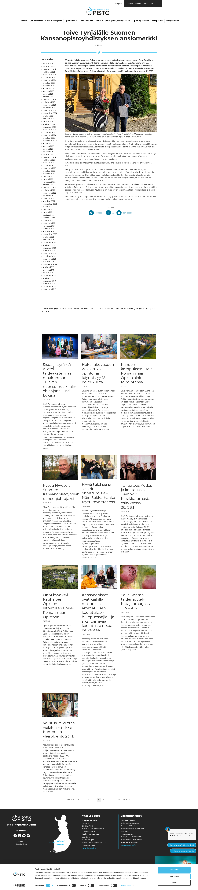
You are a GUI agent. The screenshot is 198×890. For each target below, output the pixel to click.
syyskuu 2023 (48, 146)
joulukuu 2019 (49, 261)
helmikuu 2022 (49, 195)
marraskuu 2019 (50, 264)
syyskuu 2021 (48, 209)
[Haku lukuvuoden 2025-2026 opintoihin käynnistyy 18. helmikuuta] (99, 391)
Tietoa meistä (86, 21)
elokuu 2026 (48, 63)
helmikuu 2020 (49, 256)
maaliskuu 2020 (49, 253)
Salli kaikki (174, 870)
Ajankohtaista (36, 21)
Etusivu (23, 21)
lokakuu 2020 (48, 237)
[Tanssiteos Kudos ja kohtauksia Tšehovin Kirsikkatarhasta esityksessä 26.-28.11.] (138, 507)
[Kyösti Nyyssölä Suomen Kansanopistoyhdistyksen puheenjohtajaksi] (60, 507)
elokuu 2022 (48, 179)
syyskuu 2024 (48, 118)
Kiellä (174, 883)
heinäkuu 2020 (49, 242)
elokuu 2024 (48, 121)
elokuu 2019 (48, 272)
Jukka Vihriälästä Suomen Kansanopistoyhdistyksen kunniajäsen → (128, 308)
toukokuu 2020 (49, 248)
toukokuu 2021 (49, 217)
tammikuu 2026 (49, 80)
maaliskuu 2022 (49, 193)
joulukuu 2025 (49, 83)
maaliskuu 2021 (49, 223)
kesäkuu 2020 (49, 245)
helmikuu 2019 (49, 286)
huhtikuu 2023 (49, 160)
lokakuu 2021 (48, 206)
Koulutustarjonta (53, 21)
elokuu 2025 (48, 94)
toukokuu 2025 (49, 99)
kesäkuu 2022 (49, 184)
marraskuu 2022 (50, 173)
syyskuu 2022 (48, 176)
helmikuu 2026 (49, 77)
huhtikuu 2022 (49, 190)
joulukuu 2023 (49, 138)
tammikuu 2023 (49, 168)
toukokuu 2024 (49, 127)
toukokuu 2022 (49, 187)
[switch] (72, 885)
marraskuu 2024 (50, 113)
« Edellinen (70, 800)
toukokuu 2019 (49, 281)
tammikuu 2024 (49, 135)
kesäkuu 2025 (49, 96)
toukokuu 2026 (49, 69)
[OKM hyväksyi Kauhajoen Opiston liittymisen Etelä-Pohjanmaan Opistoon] (60, 626)
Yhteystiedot (172, 21)
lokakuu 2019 (48, 267)
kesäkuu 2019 (49, 278)
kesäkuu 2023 (49, 154)
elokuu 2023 (48, 149)
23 (119, 800)
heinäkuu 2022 (49, 182)
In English (118, 4)
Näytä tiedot (126, 885)
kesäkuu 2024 (49, 124)
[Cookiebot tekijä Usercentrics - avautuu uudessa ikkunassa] (19, 885)
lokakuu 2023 (48, 143)
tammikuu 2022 (49, 198)
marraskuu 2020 (50, 234)
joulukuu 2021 (49, 201)
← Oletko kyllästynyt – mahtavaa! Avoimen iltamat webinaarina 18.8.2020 (68, 310)
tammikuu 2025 (49, 110)
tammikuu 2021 (49, 228)
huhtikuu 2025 (49, 102)
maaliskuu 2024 (49, 129)
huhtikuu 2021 (49, 220)
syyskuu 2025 (48, 91)
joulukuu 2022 (49, 171)
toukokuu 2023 (49, 157)
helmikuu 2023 (49, 165)
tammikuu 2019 (49, 289)
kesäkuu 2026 (49, 66)
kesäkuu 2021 (49, 215)
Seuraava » (127, 800)
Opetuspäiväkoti (141, 21)
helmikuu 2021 (49, 226)
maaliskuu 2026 (49, 74)
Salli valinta (174, 876)
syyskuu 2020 (48, 239)
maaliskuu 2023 (49, 162)
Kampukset (157, 21)
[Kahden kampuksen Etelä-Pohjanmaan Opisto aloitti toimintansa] (138, 391)
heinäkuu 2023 (49, 151)
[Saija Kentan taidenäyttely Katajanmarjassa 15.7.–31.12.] (138, 626)
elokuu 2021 (48, 212)
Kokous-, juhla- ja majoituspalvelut (112, 21)
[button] (15, 835)
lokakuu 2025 (48, 88)
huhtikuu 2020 (49, 250)
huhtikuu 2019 (49, 283)
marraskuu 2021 (50, 204)
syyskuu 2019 (48, 270)
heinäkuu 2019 (49, 275)
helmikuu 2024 (49, 132)
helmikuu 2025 (49, 107)
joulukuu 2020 (49, 231)
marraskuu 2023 (50, 140)
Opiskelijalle (71, 21)
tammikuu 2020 (49, 259)
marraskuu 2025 (50, 85)
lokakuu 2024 (48, 116)
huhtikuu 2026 (49, 72)
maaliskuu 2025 (49, 105)
